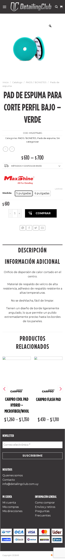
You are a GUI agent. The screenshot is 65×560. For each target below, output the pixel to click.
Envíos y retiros (45, 507)
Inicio (5, 82)
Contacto (8, 479)
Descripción (32, 250)
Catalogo (17, 82)
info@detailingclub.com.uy (20, 484)
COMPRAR (43, 213)
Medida (7, 193)
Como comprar (45, 502)
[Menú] (4, 7)
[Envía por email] (42, 228)
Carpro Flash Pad (48, 399)
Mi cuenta (9, 502)
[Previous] (4, 389)
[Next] (60, 389)
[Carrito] (61, 7)
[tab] (32, 250)
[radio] (23, 193)
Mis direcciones (12, 511)
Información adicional (32, 262)
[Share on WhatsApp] (23, 228)
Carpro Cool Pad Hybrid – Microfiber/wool (16, 405)
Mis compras (10, 507)
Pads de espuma (46, 138)
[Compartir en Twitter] (36, 228)
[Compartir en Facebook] (29, 228)
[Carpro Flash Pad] (48, 371)
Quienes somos (12, 475)
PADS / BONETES (36, 82)
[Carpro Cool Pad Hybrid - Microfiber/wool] (16, 371)
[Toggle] (59, 166)
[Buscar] (56, 7)
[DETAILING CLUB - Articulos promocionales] (30, 6)
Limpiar (58, 189)
